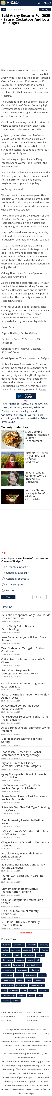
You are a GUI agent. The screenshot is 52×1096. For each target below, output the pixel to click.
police (5, 950)
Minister (41, 955)
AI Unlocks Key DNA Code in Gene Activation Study (21, 855)
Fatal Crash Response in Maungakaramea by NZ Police (19, 672)
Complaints (33, 1020)
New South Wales (34, 965)
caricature (20, 414)
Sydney (33, 990)
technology (7, 975)
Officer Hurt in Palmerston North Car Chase (24, 661)
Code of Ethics (34, 1012)
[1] (17, 1069)
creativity (33, 418)
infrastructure (8, 970)
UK (38, 960)
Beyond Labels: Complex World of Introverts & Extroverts (36, 477)
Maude (34, 411)
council (30, 960)
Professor (15, 407)
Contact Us (32, 1016)
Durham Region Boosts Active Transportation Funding (19, 890)
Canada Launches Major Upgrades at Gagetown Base (24, 685)
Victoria (45, 950)
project (20, 980)
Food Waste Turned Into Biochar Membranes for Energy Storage (21, 753)
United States (8, 980)
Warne (31, 414)
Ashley (24, 411)
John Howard (18, 418)
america (22, 995)
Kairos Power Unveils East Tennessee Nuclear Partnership (24, 797)
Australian (27, 403)
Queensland (8, 960)
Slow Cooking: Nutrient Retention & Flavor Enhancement (37, 436)
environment (29, 955)
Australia (14, 403)
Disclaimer (6, 1020)
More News (26, 932)
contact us (37, 1089)
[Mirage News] (10, 3)
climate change (9, 995)
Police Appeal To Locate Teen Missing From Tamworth (24, 718)
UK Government (37, 985)
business (20, 960)
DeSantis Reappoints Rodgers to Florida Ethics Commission (25, 616)
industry (19, 975)
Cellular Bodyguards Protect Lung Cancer (22, 901)
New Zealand (21, 985)
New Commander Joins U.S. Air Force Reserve (23, 639)
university (32, 945)
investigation (31, 975)
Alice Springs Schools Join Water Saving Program (25, 729)
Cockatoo (6, 414)
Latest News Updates (12, 1012)
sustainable (8, 985)
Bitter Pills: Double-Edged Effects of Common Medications (37, 457)
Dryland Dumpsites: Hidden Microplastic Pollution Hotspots (21, 764)
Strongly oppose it (17, 584)
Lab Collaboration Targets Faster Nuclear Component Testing (21, 786)
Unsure (10, 590)
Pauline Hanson (10, 411)
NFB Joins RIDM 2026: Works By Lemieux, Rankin (20, 923)
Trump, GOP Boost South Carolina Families (22, 877)
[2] (19, 1069)
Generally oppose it (17, 578)
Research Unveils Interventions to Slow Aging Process (25, 696)
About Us (44, 1016)
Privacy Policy (8, 1016)
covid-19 (6, 965)
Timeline (6, 607)
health (17, 955)
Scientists (14, 990)
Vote (8, 597)
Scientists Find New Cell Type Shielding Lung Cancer (25, 809)
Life (3, 9)
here (43, 389)
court (40, 995)
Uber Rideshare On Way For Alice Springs (21, 740)
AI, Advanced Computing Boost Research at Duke (20, 707)
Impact (31, 995)
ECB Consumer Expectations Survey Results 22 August (23, 866)
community (41, 403)
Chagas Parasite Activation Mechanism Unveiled (25, 844)
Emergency (39, 980)
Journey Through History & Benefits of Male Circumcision (36, 495)
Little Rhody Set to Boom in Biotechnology (18, 627)
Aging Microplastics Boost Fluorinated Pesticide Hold (24, 775)
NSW (36, 950)
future (23, 990)
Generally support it (17, 572)
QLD (4, 990)
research (27, 950)
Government (19, 945)
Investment (22, 970)
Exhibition (39, 407)
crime (29, 980)
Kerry (4, 407)
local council (18, 965)
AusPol (42, 975)
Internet (6, 1000)
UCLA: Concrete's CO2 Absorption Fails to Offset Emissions (24, 833)
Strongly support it (17, 567)
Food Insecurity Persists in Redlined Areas (23, 822)
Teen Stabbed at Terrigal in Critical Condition (23, 650)
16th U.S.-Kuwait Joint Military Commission (20, 912)
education (35, 970)
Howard (27, 407)
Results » (39, 597)
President (44, 990)
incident (16, 1000)
